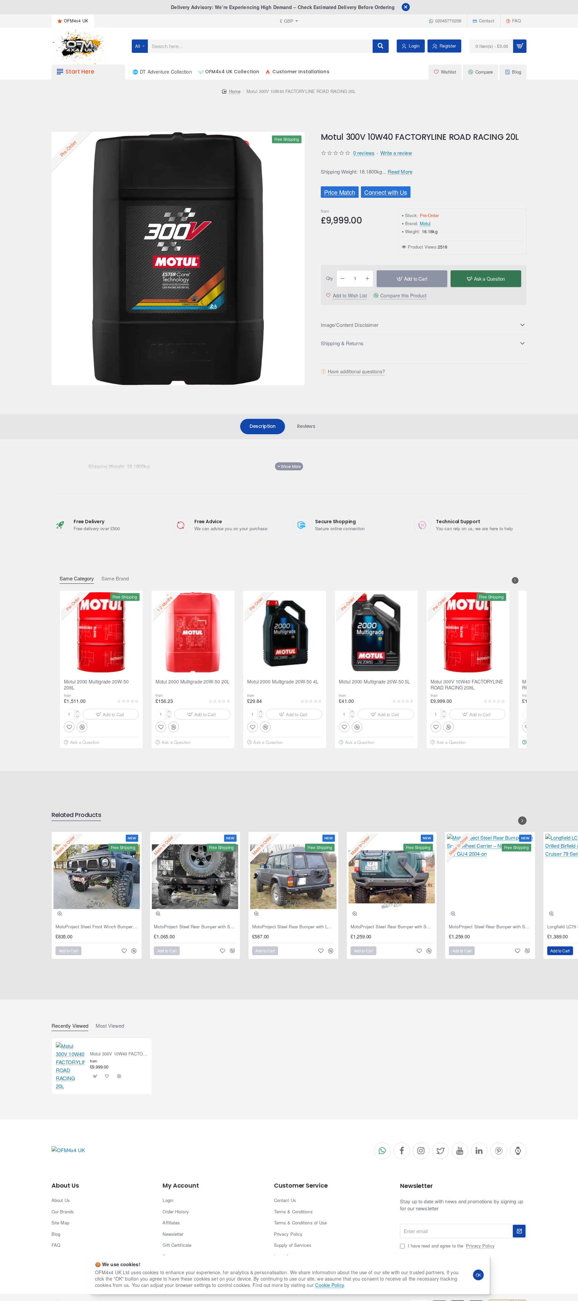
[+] (367, 279)
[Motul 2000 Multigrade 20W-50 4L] (285, 632)
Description (263, 426)
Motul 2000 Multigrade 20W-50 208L (96, 684)
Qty (329, 278)
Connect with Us (385, 192)
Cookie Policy (329, 1285)
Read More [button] (400, 171)
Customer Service (301, 1185)
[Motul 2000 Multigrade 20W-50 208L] (101, 632)
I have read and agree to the (450, 1246)
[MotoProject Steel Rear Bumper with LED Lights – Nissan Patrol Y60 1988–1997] (293, 877)
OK (478, 1275)
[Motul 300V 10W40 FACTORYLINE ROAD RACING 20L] (70, 1066)
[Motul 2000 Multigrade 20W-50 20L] (193, 632)
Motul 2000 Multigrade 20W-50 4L (282, 681)
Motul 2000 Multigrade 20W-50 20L (192, 681)
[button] (412, 278)
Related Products (76, 815)
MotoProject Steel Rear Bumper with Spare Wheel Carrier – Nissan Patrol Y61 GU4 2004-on (490, 927)
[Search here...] (381, 46)
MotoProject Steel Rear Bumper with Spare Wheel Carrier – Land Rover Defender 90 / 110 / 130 (195, 927)
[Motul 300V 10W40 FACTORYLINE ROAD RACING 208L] (468, 632)
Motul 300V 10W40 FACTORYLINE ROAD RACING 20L (119, 1054)
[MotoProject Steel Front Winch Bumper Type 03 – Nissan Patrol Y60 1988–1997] (97, 877)
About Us (65, 1185)
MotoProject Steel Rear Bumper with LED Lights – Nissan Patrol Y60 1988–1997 (293, 927)
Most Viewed (110, 1026)
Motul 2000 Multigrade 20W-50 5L (374, 681)
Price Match (339, 192)
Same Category (77, 578)
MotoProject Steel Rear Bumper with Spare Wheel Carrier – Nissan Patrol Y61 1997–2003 (392, 927)
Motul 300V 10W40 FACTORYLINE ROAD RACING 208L (466, 684)
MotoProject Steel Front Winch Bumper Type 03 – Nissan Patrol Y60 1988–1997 (97, 927)
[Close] (406, 7)
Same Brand (115, 578)
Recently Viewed (70, 1026)
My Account (181, 1185)
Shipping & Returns (342, 343)
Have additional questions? (356, 371)
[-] (342, 279)
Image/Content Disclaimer (349, 324)
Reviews (306, 426)
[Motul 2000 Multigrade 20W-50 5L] (376, 632)
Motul (425, 223)
